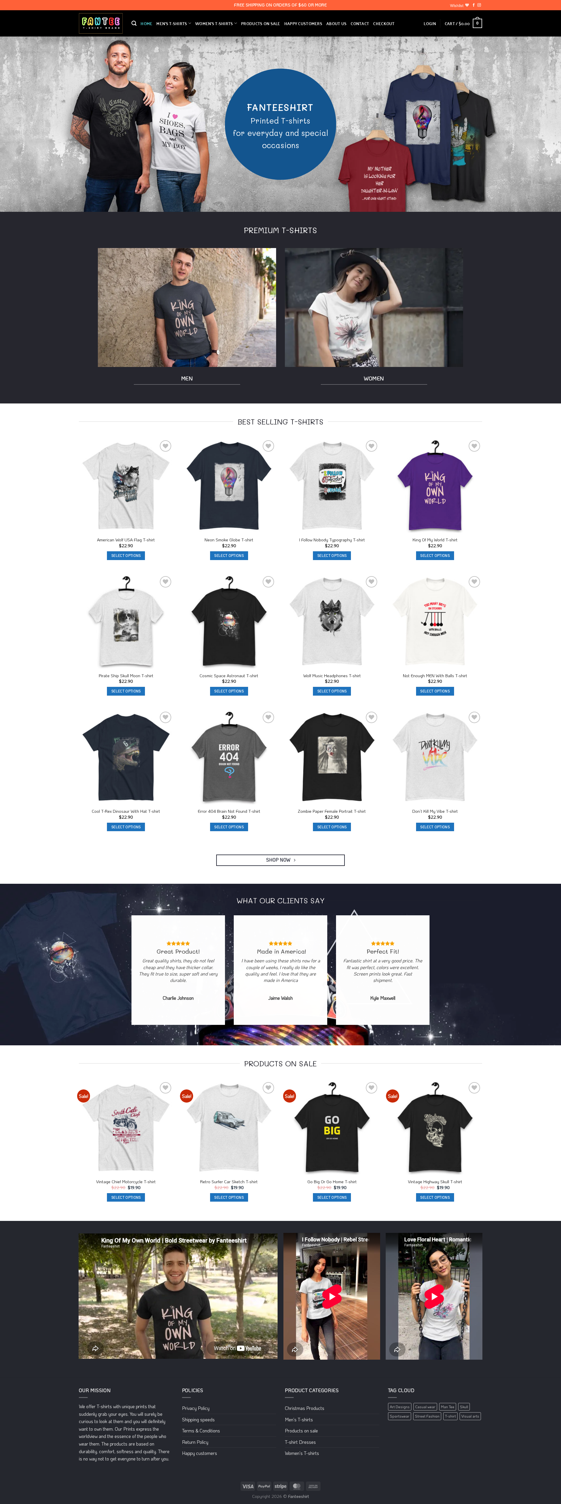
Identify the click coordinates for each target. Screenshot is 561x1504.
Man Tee (447, 1406)
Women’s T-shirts (214, 23)
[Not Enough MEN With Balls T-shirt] (435, 622)
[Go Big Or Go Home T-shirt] (332, 1128)
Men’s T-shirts (171, 23)
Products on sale (260, 23)
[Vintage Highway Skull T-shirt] (435, 1128)
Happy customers (303, 23)
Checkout (383, 23)
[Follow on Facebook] (473, 5)
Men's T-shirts (299, 1419)
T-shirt (450, 1416)
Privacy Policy (195, 1408)
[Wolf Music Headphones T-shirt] (332, 622)
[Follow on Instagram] (479, 5)
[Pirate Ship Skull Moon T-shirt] (126, 622)
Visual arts (470, 1416)
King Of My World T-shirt (435, 540)
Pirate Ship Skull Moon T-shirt (126, 675)
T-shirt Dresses (300, 1442)
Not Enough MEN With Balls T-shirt (435, 675)
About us (336, 23)
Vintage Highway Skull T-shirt (435, 1181)
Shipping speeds (198, 1419)
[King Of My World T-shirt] (435, 486)
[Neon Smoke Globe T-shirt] (229, 486)
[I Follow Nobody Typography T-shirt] (332, 486)
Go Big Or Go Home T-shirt (332, 1181)
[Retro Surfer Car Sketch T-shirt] (229, 1128)
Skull (464, 1406)
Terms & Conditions (201, 1430)
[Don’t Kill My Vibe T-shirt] (435, 757)
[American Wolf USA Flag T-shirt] (126, 486)
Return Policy (195, 1442)
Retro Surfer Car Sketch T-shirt (229, 1181)
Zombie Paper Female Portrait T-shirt (332, 811)
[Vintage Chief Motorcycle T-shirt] (126, 1128)
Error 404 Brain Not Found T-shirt (229, 811)
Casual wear (425, 1406)
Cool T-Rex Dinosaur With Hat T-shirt (126, 811)
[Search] (133, 24)
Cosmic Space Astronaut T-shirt (229, 675)
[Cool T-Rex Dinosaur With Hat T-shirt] (126, 757)
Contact (360, 23)
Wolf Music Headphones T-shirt (332, 675)
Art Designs (400, 1406)
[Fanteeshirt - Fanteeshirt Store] (101, 23)
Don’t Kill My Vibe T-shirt (435, 811)
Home (146, 23)
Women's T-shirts (302, 1453)
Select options (126, 555)
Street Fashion (427, 1416)
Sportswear (399, 1416)
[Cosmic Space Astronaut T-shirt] (229, 622)
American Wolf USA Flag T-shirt (126, 540)
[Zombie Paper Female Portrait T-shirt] (332, 757)
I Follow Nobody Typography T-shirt (332, 540)
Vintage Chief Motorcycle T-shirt (126, 1181)
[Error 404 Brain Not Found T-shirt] (229, 757)
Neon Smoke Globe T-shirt (229, 540)
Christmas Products (304, 1408)
